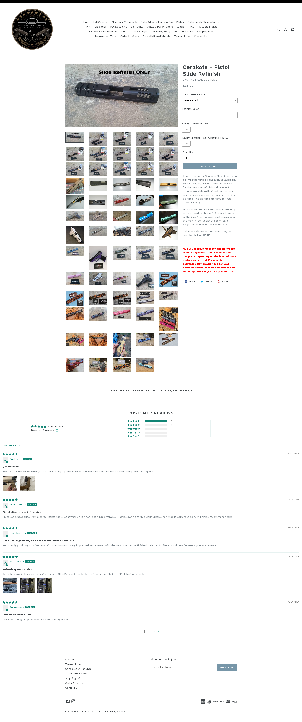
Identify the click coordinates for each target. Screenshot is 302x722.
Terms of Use (182, 36)
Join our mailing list (164, 659)
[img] (10, 454)
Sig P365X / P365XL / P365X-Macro (152, 26)
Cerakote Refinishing (103, 31)
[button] (134, 421)
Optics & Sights (140, 31)
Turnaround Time (106, 36)
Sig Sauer (100, 26)
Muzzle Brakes (208, 26)
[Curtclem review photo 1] (10, 483)
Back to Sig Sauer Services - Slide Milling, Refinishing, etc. (153, 390)
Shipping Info (205, 31)
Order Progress (129, 36)
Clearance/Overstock (124, 21)
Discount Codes (183, 31)
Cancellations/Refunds (156, 36)
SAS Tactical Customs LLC (87, 711)
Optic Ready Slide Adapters (204, 21)
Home (85, 21)
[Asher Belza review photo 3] (44, 585)
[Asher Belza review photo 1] (10, 585)
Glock (182, 26)
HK (88, 26)
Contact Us (200, 36)
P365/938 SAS (118, 26)
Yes (186, 129)
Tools (123, 31)
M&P (192, 26)
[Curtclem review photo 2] (27, 483)
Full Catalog (100, 21)
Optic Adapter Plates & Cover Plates (162, 21)
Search (69, 659)
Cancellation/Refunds (78, 668)
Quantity (188, 152)
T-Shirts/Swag (161, 31)
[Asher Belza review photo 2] (27, 585)
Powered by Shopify (115, 711)
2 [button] (149, 631)
